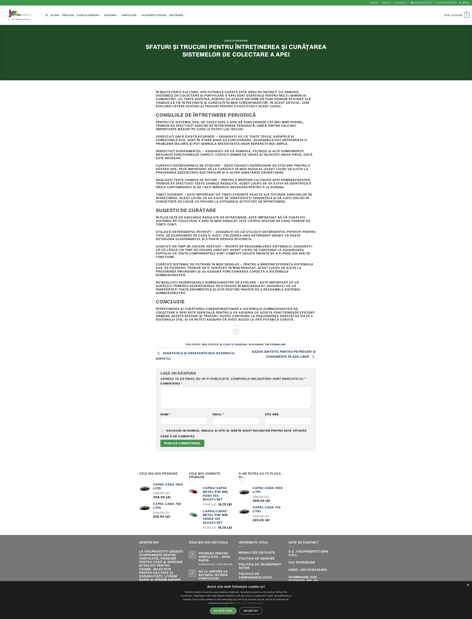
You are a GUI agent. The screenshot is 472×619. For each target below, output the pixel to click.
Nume (165, 414)
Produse (68, 15)
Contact (400, 2)
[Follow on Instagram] (464, 2)
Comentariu (171, 383)
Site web (272, 414)
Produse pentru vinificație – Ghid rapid (214, 557)
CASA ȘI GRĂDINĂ (88, 15)
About (374, 2)
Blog (386, 2)
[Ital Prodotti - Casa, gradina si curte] (21, 15)
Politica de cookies (257, 558)
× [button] (467, 585)
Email (218, 414)
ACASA (55, 15)
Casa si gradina (236, 40)
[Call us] (467, 2)
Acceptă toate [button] (223, 610)
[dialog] (236, 600)
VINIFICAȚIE (128, 15)
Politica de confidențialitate (255, 575)
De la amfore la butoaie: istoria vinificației (213, 575)
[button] (421, 2)
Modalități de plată (257, 552)
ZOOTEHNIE (176, 15)
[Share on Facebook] (236, 332)
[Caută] (46, 15)
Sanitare (110, 15)
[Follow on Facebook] (460, 2)
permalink (278, 344)
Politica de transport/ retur (260, 566)
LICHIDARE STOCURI (153, 15)
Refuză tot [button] (251, 610)
